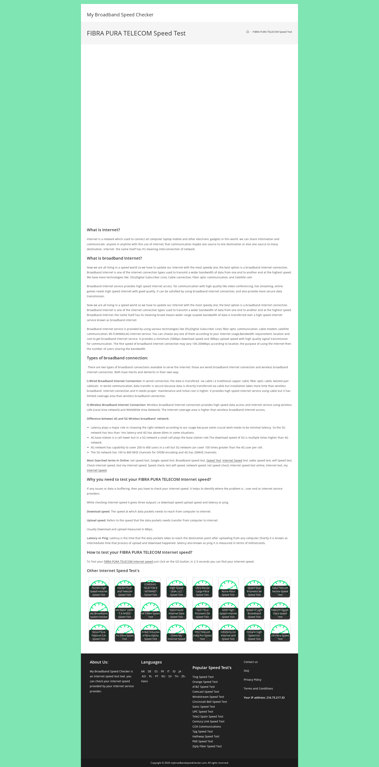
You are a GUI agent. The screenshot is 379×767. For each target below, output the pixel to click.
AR (143, 671)
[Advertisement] (189, 65)
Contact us (251, 662)
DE (149, 671)
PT (156, 676)
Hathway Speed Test (205, 736)
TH (176, 676)
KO (144, 676)
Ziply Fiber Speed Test (207, 746)
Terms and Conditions (258, 688)
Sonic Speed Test (203, 706)
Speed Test (213, 460)
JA (180, 671)
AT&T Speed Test (203, 687)
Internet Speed (232, 460)
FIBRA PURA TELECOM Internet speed (128, 561)
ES (156, 671)
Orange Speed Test (205, 682)
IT (168, 671)
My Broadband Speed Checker (120, 14)
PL (150, 676)
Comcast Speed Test (205, 691)
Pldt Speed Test (202, 741)
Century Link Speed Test (208, 721)
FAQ (246, 671)
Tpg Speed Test (202, 731)
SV (170, 676)
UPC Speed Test (202, 711)
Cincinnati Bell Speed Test (209, 702)
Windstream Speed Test (208, 697)
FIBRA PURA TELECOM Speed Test (272, 32)
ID (174, 671)
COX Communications (206, 726)
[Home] (247, 32)
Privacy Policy (252, 679)
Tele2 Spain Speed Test (207, 716)
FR (162, 671)
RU (163, 676)
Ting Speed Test (203, 677)
